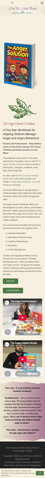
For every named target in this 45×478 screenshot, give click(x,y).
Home (8, 448)
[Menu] (42, 3)
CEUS (21, 448)
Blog (22, 451)
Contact (29, 451)
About (14, 448)
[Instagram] (12, 3)
